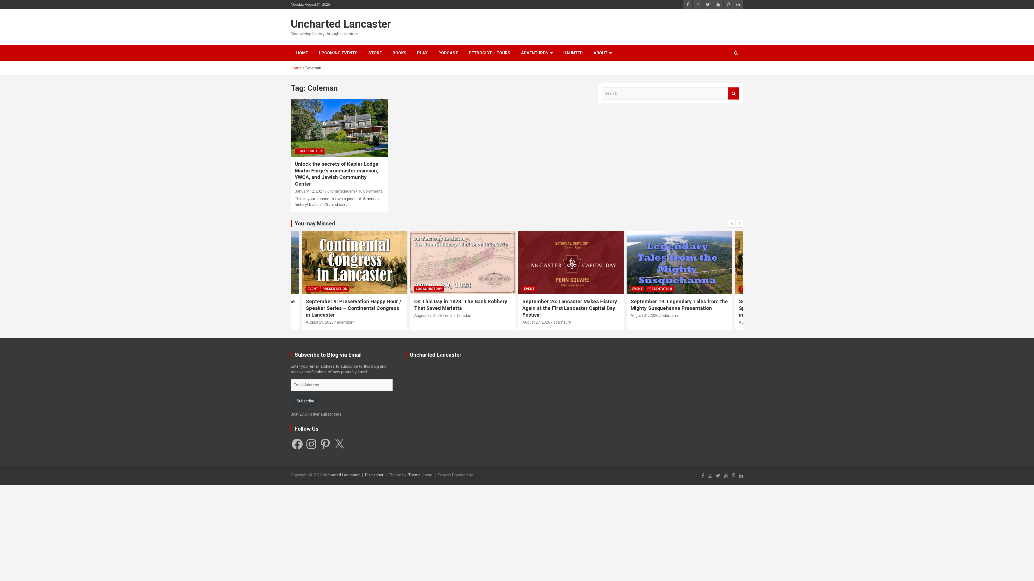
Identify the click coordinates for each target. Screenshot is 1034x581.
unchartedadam (341, 191)
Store (375, 53)
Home (302, 53)
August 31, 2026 (582, 315)
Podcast (448, 53)
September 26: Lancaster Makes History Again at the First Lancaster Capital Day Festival (507, 308)
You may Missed (315, 223)
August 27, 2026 (474, 322)
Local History (309, 151)
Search (733, 93)
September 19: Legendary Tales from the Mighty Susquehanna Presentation (616, 304)
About (600, 53)
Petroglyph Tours (489, 53)
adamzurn (500, 322)
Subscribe (305, 401)
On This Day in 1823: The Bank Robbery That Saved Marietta (398, 304)
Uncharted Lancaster (341, 24)
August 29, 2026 (365, 315)
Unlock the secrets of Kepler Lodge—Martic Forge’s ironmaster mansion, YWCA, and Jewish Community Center (338, 174)
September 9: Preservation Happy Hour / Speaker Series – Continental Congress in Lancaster (291, 308)
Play (422, 53)
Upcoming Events (338, 53)
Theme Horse (420, 475)
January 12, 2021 (309, 191)
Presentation (597, 289)
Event (467, 289)
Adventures (534, 53)
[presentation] (731, 223)
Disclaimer (374, 475)
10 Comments (370, 191)
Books (399, 53)
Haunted (573, 53)
